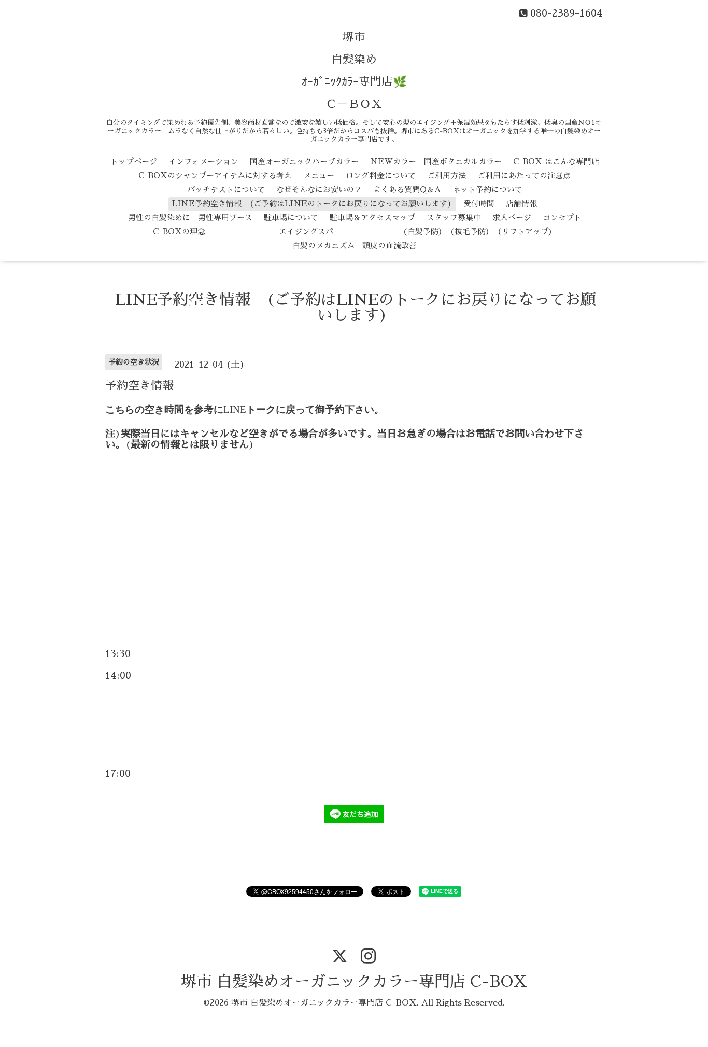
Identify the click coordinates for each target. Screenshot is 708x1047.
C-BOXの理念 (179, 231)
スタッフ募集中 (454, 217)
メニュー (318, 175)
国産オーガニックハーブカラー (304, 161)
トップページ (133, 161)
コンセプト (562, 217)
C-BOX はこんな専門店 (556, 161)
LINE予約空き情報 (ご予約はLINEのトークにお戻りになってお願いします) (312, 203)
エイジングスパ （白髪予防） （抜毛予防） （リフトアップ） (386, 231)
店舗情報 (521, 203)
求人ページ (511, 217)
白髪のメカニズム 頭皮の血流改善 (354, 245)
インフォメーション (203, 161)
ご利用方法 (446, 175)
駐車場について (291, 217)
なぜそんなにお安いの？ (319, 189)
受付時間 (478, 203)
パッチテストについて (226, 189)
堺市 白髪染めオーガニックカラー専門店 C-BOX (354, 981)
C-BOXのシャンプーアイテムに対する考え (215, 175)
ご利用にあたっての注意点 (524, 175)
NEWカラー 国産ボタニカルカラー (436, 161)
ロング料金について (381, 175)
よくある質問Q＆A (407, 189)
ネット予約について (487, 189)
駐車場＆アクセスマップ (372, 217)
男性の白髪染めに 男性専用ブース (190, 217)
